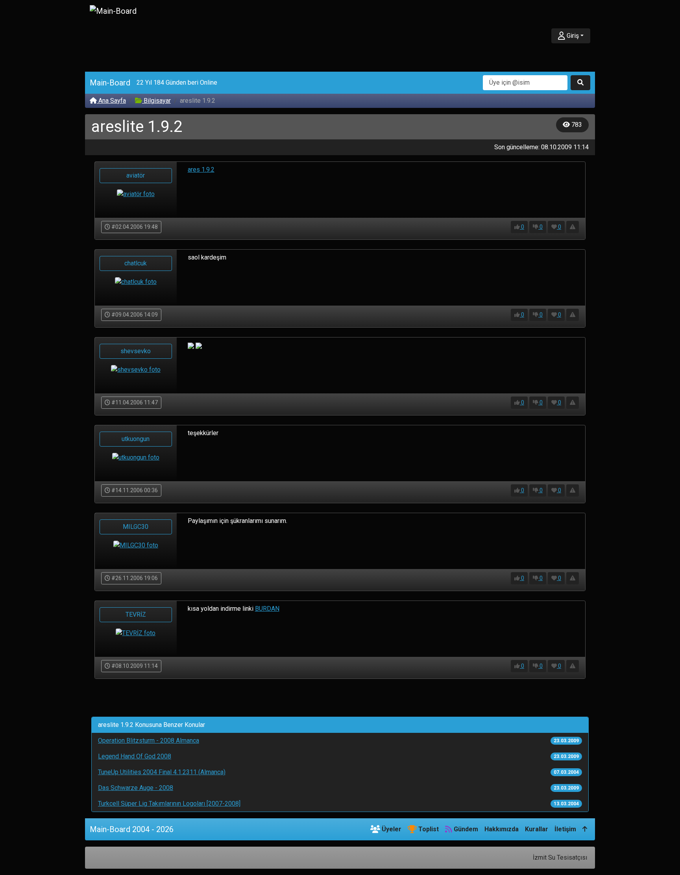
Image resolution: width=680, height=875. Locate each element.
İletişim (565, 829)
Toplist (428, 829)
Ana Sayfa (111, 100)
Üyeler (390, 829)
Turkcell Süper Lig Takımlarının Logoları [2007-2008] (169, 803)
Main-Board (110, 82)
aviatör (135, 175)
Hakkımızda (501, 829)
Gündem (465, 829)
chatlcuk (135, 263)
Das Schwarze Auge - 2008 (135, 788)
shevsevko (135, 351)
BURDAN (267, 608)
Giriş (572, 35)
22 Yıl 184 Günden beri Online (177, 82)
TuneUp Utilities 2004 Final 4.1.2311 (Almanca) (161, 772)
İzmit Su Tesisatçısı (560, 857)
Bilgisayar (156, 100)
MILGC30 (135, 526)
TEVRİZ (136, 614)
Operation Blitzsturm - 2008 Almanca (148, 740)
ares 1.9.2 (201, 169)
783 (576, 124)
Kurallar (536, 829)
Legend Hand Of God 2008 (134, 756)
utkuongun (136, 439)
